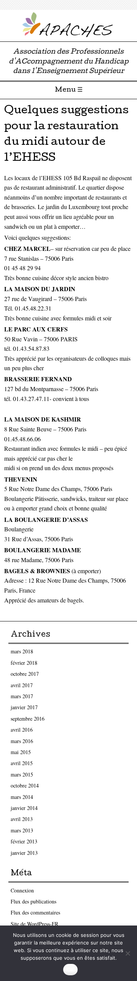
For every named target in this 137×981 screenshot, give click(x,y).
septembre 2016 (28, 718)
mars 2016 (22, 741)
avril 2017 (22, 685)
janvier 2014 (24, 807)
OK (70, 970)
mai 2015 (21, 752)
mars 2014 (22, 796)
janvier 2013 (24, 852)
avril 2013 (22, 819)
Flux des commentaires (35, 912)
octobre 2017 (25, 673)
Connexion (22, 890)
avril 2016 (22, 729)
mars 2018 (22, 651)
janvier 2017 (24, 707)
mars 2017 (22, 696)
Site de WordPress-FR (34, 923)
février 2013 (24, 841)
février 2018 (24, 662)
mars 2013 (22, 830)
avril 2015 (22, 763)
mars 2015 (22, 774)
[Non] (127, 953)
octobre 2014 (25, 785)
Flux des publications (33, 901)
